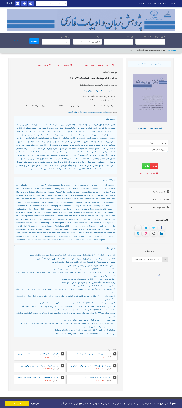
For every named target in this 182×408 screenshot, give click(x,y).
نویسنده (130, 36)
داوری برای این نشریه (158, 149)
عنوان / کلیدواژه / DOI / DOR (154, 36)
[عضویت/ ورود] (24, 3)
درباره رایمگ (151, 3)
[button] (58, 403)
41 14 (149, 128)
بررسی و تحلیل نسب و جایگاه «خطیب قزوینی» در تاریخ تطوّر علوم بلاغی (36, 365)
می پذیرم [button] (17, 403)
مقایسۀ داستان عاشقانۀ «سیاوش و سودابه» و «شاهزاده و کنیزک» (90, 354)
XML (145, 166)
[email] (31, 3)
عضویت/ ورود (162, 3)
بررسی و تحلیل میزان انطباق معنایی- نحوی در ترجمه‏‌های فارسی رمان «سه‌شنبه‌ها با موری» (82, 365)
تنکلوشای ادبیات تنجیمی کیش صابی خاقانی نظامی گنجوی (89, 112)
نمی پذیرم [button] (35, 403)
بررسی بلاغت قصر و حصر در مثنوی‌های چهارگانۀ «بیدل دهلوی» (38, 377)
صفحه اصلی (171, 50)
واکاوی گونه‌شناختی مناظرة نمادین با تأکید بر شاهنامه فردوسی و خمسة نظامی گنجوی (32, 354)
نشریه (99, 36)
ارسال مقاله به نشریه (158, 142)
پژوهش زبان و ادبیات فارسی (149, 63)
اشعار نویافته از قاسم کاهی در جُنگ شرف (98, 377)
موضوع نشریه (64, 36)
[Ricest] (17, 3)
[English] (9, 3)
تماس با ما (142, 3)
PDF (153, 166)
